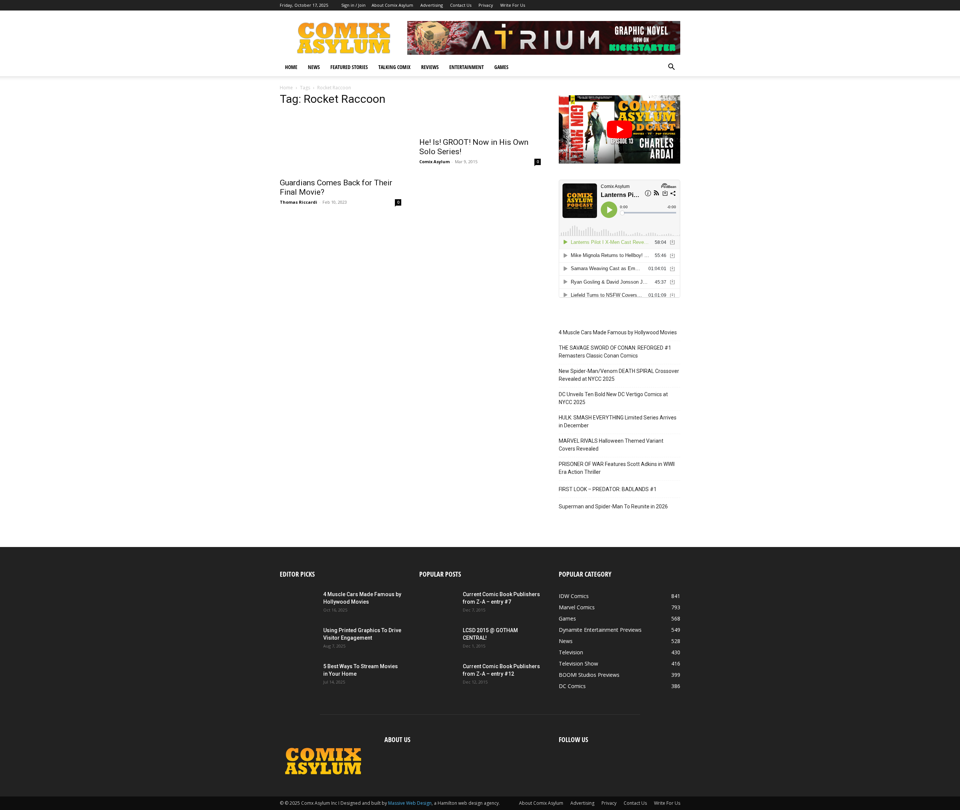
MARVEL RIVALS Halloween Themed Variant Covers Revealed (611, 445)
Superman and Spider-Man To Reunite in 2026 (613, 506)
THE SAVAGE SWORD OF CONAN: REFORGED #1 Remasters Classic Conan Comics (615, 352)
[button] (671, 67)
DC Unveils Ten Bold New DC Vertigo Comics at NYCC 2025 (613, 398)
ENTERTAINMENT (466, 67)
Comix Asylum (434, 161)
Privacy (485, 5)
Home (286, 87)
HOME (291, 67)
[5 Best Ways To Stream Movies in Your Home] (298, 676)
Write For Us (512, 5)
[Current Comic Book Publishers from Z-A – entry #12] (438, 676)
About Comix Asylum (392, 5)
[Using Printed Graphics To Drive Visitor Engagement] (298, 640)
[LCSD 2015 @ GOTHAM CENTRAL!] (438, 640)
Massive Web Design (410, 803)
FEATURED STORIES (349, 67)
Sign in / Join (353, 5)
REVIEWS (430, 67)
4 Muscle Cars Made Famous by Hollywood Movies (618, 332)
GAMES (501, 67)
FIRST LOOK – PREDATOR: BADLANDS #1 (608, 489)
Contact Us (460, 5)
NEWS (314, 67)
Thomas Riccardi (298, 202)
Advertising (431, 5)
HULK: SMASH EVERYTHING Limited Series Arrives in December (617, 421)
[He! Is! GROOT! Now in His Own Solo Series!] (480, 123)
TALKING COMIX (394, 67)
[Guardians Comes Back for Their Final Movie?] (340, 143)
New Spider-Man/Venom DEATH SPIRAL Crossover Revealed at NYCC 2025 (619, 375)
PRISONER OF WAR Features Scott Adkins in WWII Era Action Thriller (617, 468)
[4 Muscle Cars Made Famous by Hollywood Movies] (298, 604)
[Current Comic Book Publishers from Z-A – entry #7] (438, 604)
